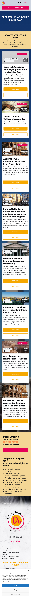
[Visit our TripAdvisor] (17, 537)
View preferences (15, 594)
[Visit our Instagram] (14, 537)
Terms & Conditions (8, 558)
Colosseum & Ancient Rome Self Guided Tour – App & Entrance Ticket (15, 403)
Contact (4, 555)
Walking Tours (9, 503)
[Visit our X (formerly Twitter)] (21, 537)
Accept (15, 585)
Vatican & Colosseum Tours (10, 553)
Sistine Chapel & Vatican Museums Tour (14, 117)
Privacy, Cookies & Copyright (11, 556)
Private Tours (6, 551)
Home (3, 547)
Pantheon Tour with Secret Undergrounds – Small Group (14, 261)
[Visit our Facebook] (10, 537)
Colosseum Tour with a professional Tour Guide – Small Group (15, 310)
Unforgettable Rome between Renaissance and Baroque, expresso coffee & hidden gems (14, 213)
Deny (15, 590)
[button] (28, 571)
